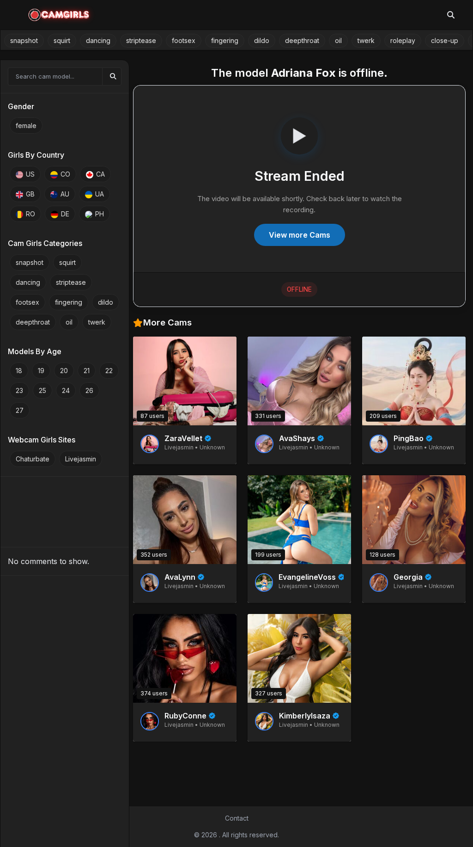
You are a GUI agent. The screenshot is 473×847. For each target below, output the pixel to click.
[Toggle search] (450, 15)
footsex (183, 40)
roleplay (402, 40)
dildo (261, 40)
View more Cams (299, 234)
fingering (224, 40)
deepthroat (302, 40)
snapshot (24, 40)
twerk (366, 40)
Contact (237, 818)
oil (338, 40)
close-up (444, 40)
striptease (141, 40)
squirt (62, 40)
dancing (98, 40)
